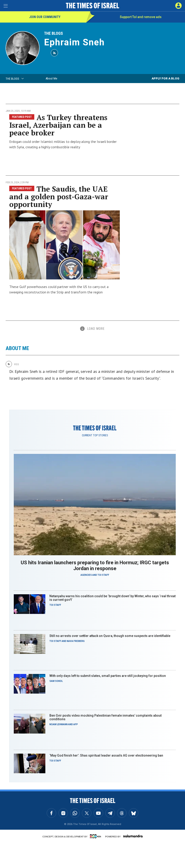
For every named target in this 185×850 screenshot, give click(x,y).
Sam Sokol (56, 681)
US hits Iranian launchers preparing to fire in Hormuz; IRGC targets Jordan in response (95, 565)
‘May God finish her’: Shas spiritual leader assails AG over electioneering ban (106, 755)
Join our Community (44, 17)
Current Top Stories (95, 435)
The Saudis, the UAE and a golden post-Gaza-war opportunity (58, 196)
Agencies (86, 575)
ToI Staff (103, 575)
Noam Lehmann (58, 724)
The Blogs (53, 33)
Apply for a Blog (165, 78)
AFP (75, 724)
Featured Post (22, 116)
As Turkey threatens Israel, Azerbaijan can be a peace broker (58, 125)
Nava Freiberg (76, 641)
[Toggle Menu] (5, 5)
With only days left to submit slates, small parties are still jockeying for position (107, 676)
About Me (51, 78)
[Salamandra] (133, 836)
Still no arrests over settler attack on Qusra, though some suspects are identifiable (109, 636)
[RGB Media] (96, 836)
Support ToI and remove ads (141, 17)
